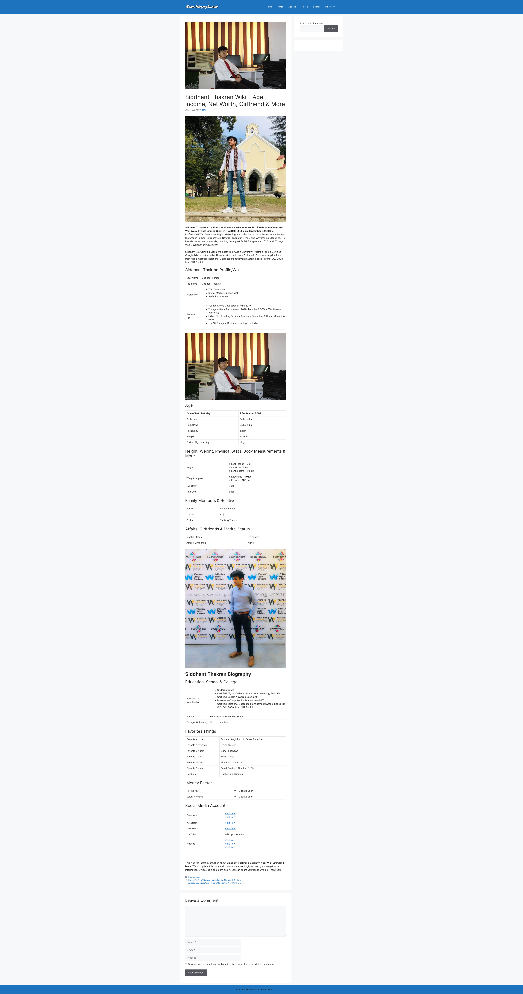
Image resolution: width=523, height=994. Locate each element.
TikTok (304, 6)
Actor (280, 6)
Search (331, 28)
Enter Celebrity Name (311, 23)
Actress (292, 6)
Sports (316, 6)
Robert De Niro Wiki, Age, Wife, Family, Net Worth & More (214, 880)
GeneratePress (279, 989)
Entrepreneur (194, 877)
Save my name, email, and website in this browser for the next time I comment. (231, 964)
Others (328, 6)
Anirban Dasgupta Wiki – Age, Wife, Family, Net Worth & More (216, 883)
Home (269, 6)
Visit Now (230, 813)
